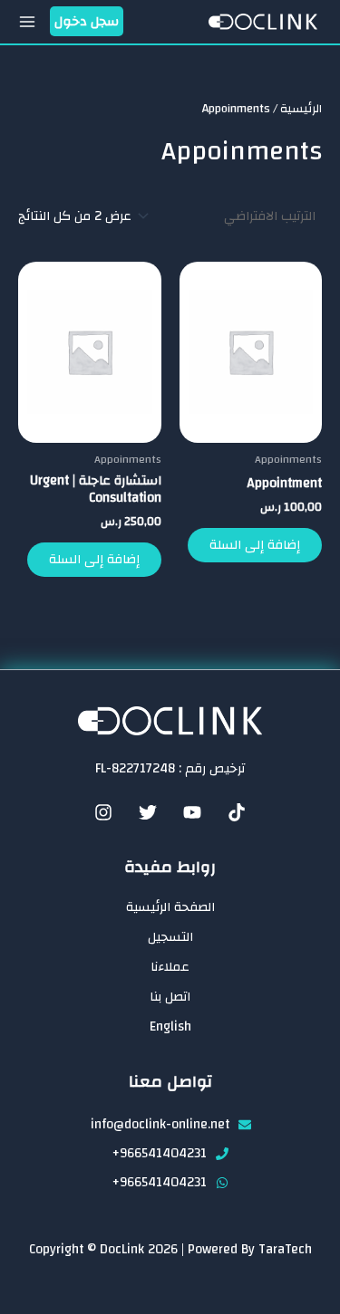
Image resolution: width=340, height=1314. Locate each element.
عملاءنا (170, 967)
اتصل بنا (170, 997)
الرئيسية (301, 109)
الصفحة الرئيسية (170, 907)
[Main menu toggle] (27, 22)
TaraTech (285, 1249)
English (170, 1027)
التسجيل (170, 937)
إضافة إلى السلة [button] (254, 544)
